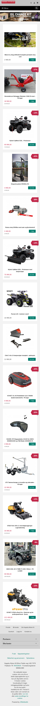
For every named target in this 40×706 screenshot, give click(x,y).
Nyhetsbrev (30, 658)
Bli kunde (16, 627)
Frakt (14, 654)
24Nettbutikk (24, 702)
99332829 (17, 666)
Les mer (25, 694)
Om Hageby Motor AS (27, 627)
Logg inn (19, 631)
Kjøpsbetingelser (24, 654)
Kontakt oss (28, 631)
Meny (6, 8)
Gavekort (11, 631)
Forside (8, 627)
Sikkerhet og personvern (15, 658)
